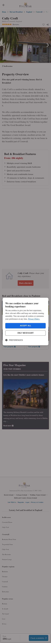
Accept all (25, 326)
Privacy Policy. (34, 319)
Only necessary (25, 333)
